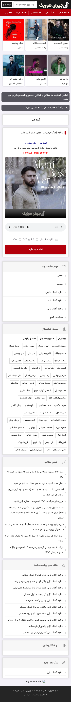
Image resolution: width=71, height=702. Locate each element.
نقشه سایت (21, 12)
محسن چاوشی (29, 338)
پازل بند (14, 383)
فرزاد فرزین (35, 368)
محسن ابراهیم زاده (57, 398)
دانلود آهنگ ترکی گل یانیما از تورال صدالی (43, 594)
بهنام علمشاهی (25, 398)
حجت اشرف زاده (58, 420)
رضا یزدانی (44, 375)
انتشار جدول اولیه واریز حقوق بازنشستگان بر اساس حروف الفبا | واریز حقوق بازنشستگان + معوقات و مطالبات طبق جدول (36, 513)
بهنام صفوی (30, 405)
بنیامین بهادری (59, 375)
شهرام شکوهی (36, 450)
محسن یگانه (60, 353)
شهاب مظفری (60, 405)
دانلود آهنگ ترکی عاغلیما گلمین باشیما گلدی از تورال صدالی (35, 620)
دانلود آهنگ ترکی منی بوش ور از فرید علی (42, 133)
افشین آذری (16, 361)
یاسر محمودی (59, 450)
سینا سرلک (43, 420)
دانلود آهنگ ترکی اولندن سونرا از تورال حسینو (41, 607)
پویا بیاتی (61, 338)
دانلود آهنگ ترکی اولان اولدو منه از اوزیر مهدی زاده (39, 581)
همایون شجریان (47, 338)
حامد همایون (45, 405)
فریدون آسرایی (28, 383)
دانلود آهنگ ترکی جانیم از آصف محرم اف (44, 600)
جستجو (7, 4)
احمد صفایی (16, 435)
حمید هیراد (61, 427)
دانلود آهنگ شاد (55, 300)
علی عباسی (49, 442)
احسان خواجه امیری (42, 390)
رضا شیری (37, 442)
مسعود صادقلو (17, 427)
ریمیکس (59, 284)
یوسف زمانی (14, 420)
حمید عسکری (14, 346)
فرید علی (35, 120)
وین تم (27, 695)
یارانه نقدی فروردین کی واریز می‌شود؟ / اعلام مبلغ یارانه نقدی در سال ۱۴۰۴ (37, 550)
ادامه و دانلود (36, 250)
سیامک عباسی (47, 435)
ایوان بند (31, 427)
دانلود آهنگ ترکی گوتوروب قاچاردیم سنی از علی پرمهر (38, 588)
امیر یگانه (61, 442)
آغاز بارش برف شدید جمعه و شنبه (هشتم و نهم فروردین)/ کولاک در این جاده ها (36, 492)
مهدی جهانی (31, 435)
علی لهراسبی (19, 353)
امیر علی (31, 353)
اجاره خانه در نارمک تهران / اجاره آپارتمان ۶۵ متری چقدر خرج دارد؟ (34, 538)
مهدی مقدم (28, 346)
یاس (48, 450)
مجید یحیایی (44, 383)
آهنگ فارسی (36, 12)
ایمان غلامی (16, 405)
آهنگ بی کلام (56, 317)
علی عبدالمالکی (14, 375)
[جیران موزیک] (54, 4)
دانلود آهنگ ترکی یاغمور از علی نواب (46, 626)
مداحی (60, 276)
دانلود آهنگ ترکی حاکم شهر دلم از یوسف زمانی (40, 613)
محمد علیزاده (46, 413)
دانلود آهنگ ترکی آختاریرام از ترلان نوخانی (43, 632)
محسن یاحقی (59, 383)
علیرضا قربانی (21, 450)
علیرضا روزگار (23, 442)
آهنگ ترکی (49, 12)
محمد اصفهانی (45, 427)
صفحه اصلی (64, 12)
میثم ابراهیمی (45, 361)
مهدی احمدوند (59, 346)
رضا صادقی (49, 368)
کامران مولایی (45, 353)
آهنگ (48, 148)
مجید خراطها (60, 361)
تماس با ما (7, 12)
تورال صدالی (43, 346)
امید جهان (61, 435)
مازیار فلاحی (29, 361)
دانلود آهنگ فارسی (54, 292)
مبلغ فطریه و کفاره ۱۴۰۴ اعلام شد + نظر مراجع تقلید (38, 501)
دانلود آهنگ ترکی (55, 309)
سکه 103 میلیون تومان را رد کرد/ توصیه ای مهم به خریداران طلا (35, 474)
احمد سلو (61, 368)
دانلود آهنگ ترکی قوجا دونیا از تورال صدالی (42, 575)
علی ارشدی (61, 413)
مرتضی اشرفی (30, 375)
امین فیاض (40, 398)
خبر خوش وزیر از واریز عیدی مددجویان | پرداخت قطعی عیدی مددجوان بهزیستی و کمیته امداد (34, 527)
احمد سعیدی (29, 420)
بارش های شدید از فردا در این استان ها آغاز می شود (38, 483)
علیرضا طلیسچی (20, 368)
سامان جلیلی (60, 390)
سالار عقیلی (25, 390)
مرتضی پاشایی (30, 413)
